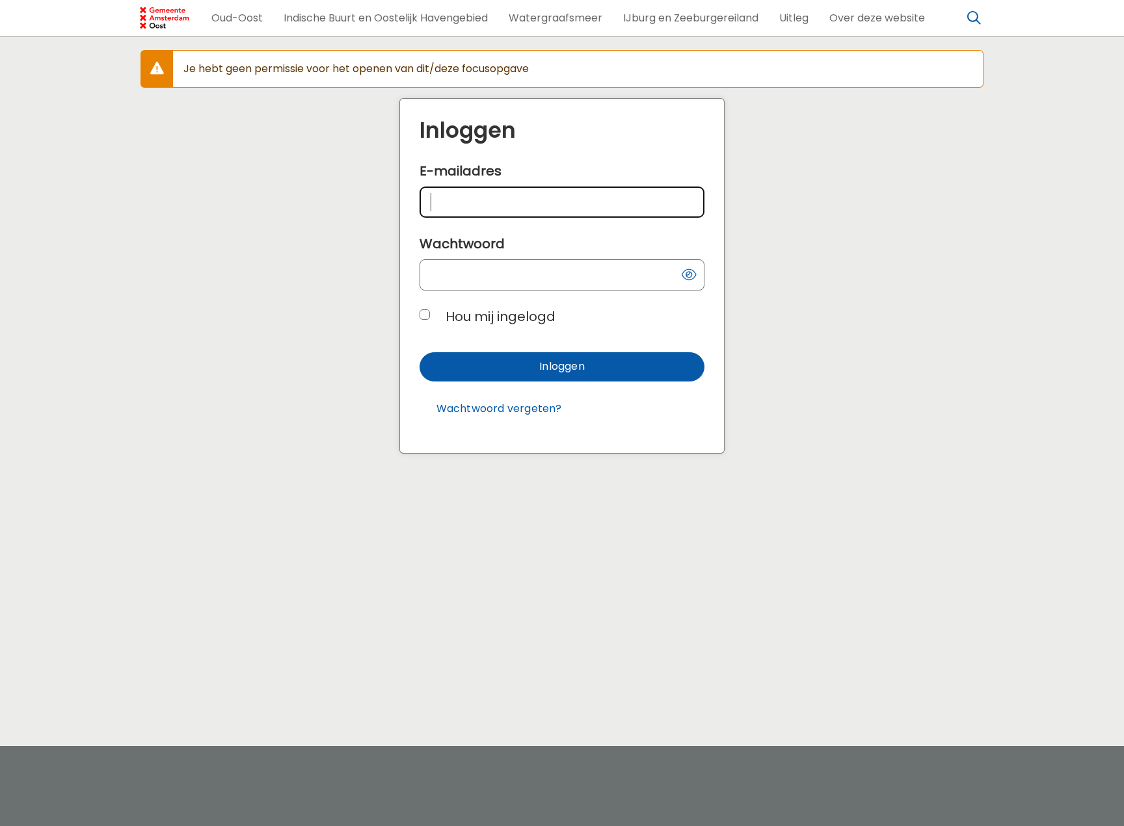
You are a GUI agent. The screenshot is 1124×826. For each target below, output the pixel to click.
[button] (237, 18)
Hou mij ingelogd (500, 316)
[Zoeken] (974, 18)
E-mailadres (461, 171)
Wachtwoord (462, 244)
